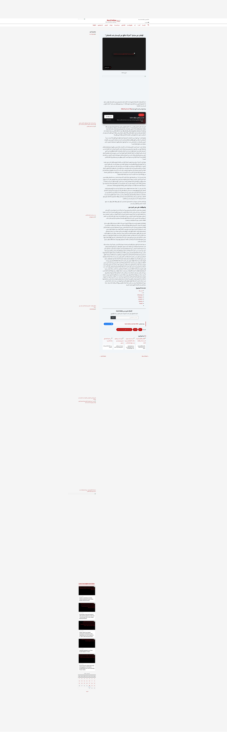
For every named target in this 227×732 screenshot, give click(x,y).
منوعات (111, 25)
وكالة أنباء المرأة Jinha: (126, 109)
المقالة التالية (102, 356)
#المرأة (140, 329)
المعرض (106, 25)
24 (89, 685)
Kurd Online (111, 20)
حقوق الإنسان (129, 25)
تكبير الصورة (107, 67)
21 (79, 683)
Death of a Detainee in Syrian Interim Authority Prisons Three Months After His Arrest (86, 599)
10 (89, 681)
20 (81, 683)
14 (79, 681)
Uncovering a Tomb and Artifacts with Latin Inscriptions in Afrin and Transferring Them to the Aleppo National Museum (86, 616)
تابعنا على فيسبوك (108, 323)
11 (86, 681)
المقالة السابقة (145, 356)
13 (81, 681)
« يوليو (87, 691)
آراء (134, 25)
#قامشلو (135, 329)
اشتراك (113, 317)
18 (86, 683)
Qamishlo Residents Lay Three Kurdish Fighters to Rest (86, 651)
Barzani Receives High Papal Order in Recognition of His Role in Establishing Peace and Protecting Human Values (86, 667)
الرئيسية (143, 25)
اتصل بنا (147, 22)
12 (84, 681)
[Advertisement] (113, 9)
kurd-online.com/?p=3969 (131, 324)
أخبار (139, 25)
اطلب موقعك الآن (109, 116)
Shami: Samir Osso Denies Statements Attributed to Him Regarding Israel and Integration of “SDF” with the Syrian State (86, 634)
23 (91, 685)
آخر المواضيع (100, 25)
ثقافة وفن (123, 25)
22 (94, 685)
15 (94, 683)
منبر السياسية (117, 25)
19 (84, 683)
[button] (148, 25)
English (94, 25)
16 (91, 683)
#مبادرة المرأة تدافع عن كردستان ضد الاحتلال (124, 329)
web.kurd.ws (108, 119)
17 (89, 683)
